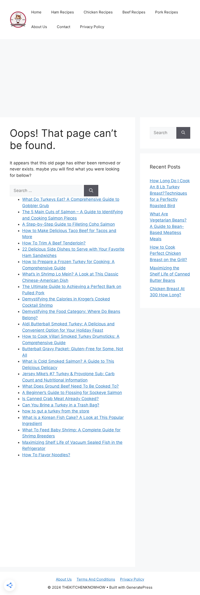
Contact (63, 26)
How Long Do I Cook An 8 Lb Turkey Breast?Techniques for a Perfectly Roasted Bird (170, 193)
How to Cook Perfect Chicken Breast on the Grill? (168, 253)
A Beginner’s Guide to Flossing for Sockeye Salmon (72, 392)
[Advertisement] (100, 76)
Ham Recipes (62, 12)
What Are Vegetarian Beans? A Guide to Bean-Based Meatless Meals (168, 226)
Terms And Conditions (96, 579)
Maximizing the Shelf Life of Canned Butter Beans (170, 274)
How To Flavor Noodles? (46, 454)
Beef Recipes (133, 12)
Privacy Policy (92, 26)
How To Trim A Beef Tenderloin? (54, 243)
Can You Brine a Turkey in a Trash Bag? (60, 405)
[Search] (91, 191)
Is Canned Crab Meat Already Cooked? (60, 398)
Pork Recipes (166, 12)
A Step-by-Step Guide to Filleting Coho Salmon (68, 224)
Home (36, 12)
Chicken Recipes (98, 12)
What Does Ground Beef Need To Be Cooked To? (70, 386)
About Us (39, 26)
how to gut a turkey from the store (55, 411)
